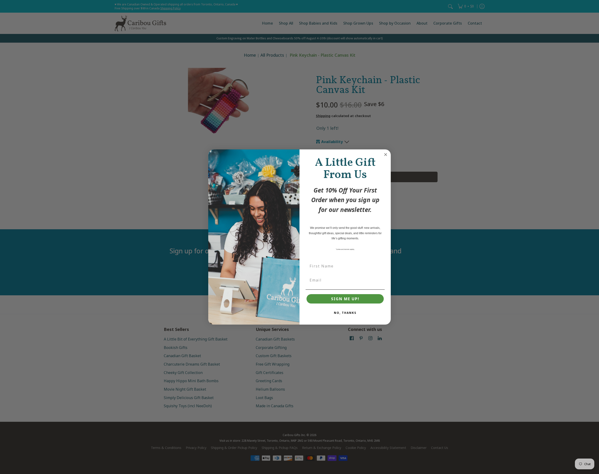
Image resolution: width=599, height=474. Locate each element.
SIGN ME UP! (345, 298)
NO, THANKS (345, 313)
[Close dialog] (385, 154)
